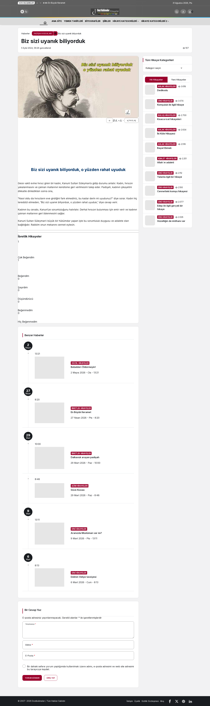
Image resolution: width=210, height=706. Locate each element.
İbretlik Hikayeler (30, 236)
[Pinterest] (183, 701)
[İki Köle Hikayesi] (167, 133)
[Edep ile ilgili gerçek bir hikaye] (167, 205)
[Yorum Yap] (114, 120)
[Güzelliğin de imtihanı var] (167, 220)
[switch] (24, 11)
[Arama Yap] (176, 11)
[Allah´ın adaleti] (167, 162)
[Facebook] (170, 701)
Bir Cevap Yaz (33, 609)
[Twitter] (176, 701)
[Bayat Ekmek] (167, 147)
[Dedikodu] (167, 90)
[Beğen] (109, 120)
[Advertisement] (78, 145)
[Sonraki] (40, 3)
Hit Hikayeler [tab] (156, 79)
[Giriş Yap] (183, 11)
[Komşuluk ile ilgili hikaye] (167, 104)
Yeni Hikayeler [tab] (178, 79)
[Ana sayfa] (45, 22)
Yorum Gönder (32, 678)
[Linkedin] (190, 701)
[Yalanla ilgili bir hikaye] (167, 176)
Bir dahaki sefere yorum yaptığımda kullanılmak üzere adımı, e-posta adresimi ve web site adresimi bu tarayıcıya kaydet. (80, 668)
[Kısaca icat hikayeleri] (167, 118)
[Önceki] (37, 3)
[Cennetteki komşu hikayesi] (167, 191)
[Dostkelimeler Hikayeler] (105, 11)
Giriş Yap (50, 678)
